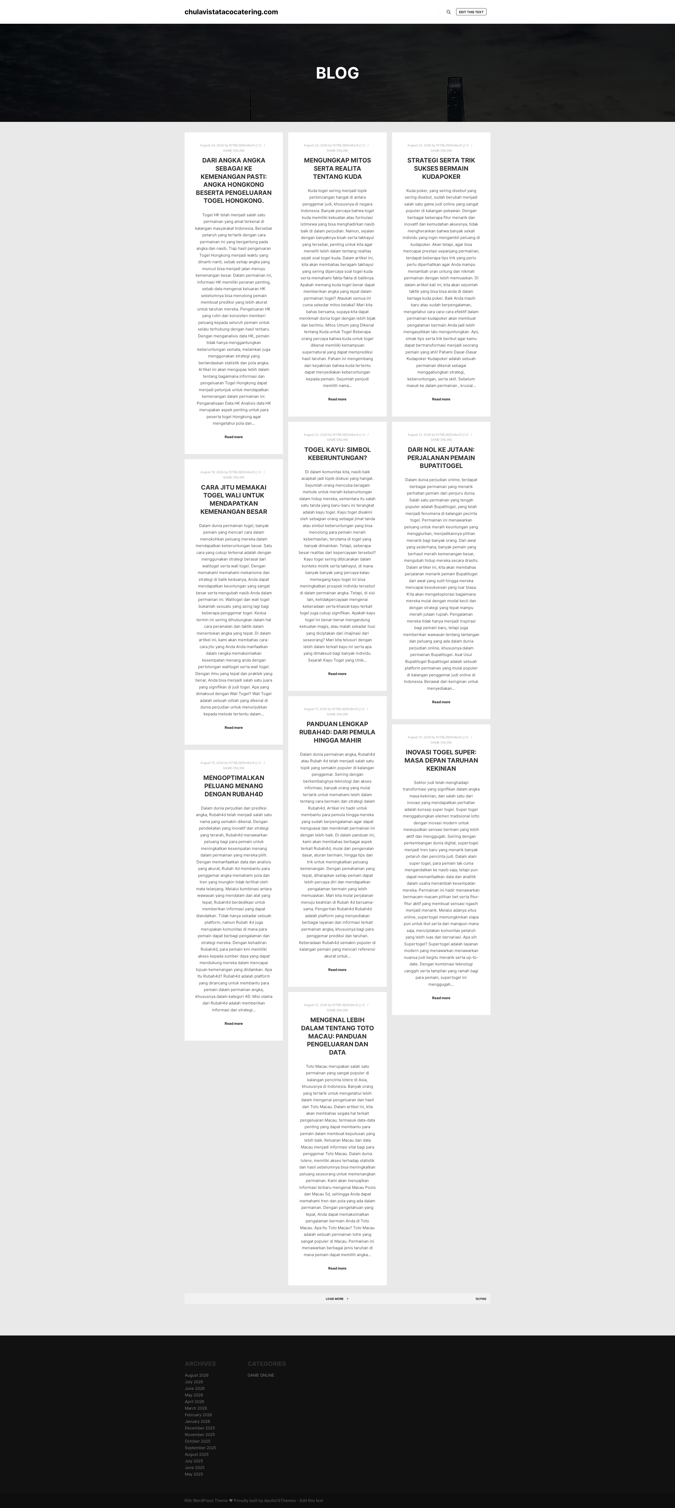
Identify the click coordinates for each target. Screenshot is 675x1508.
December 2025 (200, 1427)
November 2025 (200, 1434)
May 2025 (194, 1474)
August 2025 (197, 1454)
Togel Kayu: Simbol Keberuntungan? (337, 454)
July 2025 (194, 1460)
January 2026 (197, 1421)
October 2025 (197, 1441)
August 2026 (197, 1375)
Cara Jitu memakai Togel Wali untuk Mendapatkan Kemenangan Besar (233, 499)
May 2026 (194, 1394)
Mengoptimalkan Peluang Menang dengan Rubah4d (233, 786)
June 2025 (195, 1467)
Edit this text (471, 12)
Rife (188, 1500)
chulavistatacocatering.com (211, 12)
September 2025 (200, 1447)
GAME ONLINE (233, 150)
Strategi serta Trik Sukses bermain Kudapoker (441, 168)
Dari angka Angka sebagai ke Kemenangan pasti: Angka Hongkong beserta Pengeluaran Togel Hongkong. (234, 180)
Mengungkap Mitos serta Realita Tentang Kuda (337, 168)
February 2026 (198, 1414)
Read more (234, 437)
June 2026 (195, 1388)
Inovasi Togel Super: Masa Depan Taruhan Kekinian (441, 760)
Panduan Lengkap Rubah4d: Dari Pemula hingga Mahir (337, 732)
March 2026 (196, 1408)
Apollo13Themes (280, 1500)
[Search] (449, 12)
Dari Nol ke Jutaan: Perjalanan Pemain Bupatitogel (441, 458)
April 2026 (194, 1401)
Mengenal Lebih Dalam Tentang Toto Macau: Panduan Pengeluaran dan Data (337, 1036)
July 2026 (194, 1381)
